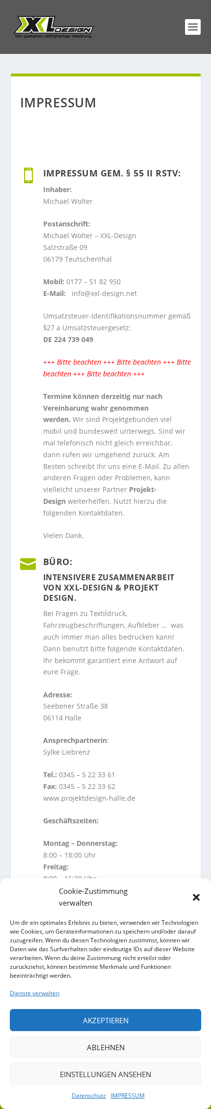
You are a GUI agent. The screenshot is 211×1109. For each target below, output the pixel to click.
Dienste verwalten (34, 993)
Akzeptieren (106, 1020)
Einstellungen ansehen (105, 1074)
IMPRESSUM (128, 1095)
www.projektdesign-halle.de (89, 798)
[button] (196, 897)
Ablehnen (106, 1047)
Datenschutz (89, 1095)
